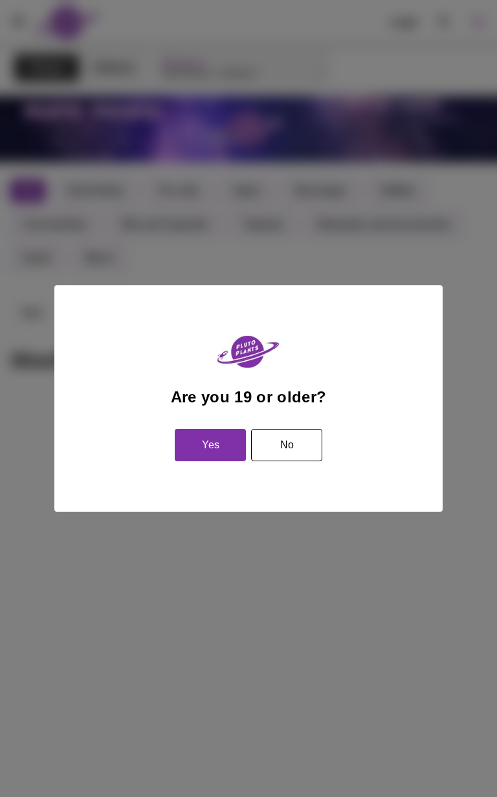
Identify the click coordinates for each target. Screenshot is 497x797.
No (287, 444)
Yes (210, 444)
